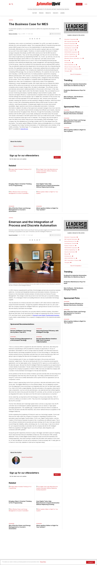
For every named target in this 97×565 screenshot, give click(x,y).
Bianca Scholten (13, 33)
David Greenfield (13, 235)
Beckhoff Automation (69, 43)
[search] (12, 4)
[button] (10, 4)
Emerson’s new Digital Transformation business (46, 315)
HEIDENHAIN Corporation (70, 52)
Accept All (90, 562)
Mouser (66, 60)
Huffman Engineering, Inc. (71, 54)
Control (11, 19)
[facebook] (30, 38)
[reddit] (37, 38)
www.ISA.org (24, 129)
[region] (48, 562)
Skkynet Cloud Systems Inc (71, 66)
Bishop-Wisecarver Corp (70, 45)
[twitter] (34, 38)
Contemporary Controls (70, 47)
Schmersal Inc (68, 62)
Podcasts (55, 12)
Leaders (62, 12)
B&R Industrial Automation (70, 41)
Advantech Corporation (70, 39)
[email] (39, 38)
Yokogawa (67, 71)
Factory (34, 12)
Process (41, 12)
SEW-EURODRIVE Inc (69, 64)
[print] (60, 38)
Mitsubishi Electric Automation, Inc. (73, 58)
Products (48, 12)
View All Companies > (76, 74)
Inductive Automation (69, 56)
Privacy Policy (43, 561)
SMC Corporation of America (71, 69)
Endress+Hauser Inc (69, 50)
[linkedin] (32, 38)
